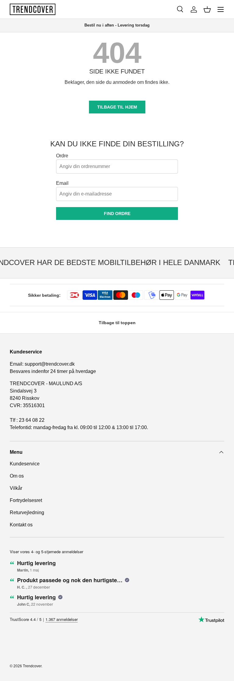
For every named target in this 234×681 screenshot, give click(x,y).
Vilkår (16, 488)
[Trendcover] (32, 9)
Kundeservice (25, 463)
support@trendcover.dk (50, 364)
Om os (17, 475)
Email (62, 183)
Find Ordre (117, 213)
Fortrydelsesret (26, 500)
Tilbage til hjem (117, 107)
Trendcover (32, 666)
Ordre (62, 155)
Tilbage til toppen (117, 322)
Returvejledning (27, 512)
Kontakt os (21, 524)
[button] (207, 9)
